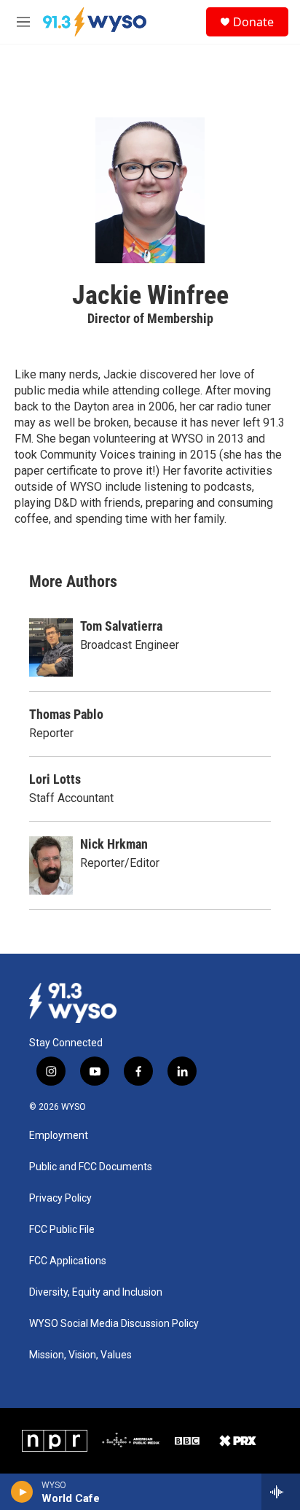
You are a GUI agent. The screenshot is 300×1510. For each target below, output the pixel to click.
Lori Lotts (55, 779)
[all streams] (280, 1492)
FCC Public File (62, 1229)
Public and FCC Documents (90, 1166)
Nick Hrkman (114, 844)
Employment (58, 1135)
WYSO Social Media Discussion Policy (114, 1323)
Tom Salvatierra (121, 626)
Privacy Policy (60, 1198)
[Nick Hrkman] (51, 865)
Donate (253, 21)
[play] (22, 1491)
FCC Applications (67, 1261)
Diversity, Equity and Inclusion (95, 1292)
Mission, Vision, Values (80, 1355)
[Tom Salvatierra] (51, 647)
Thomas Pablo (66, 714)
